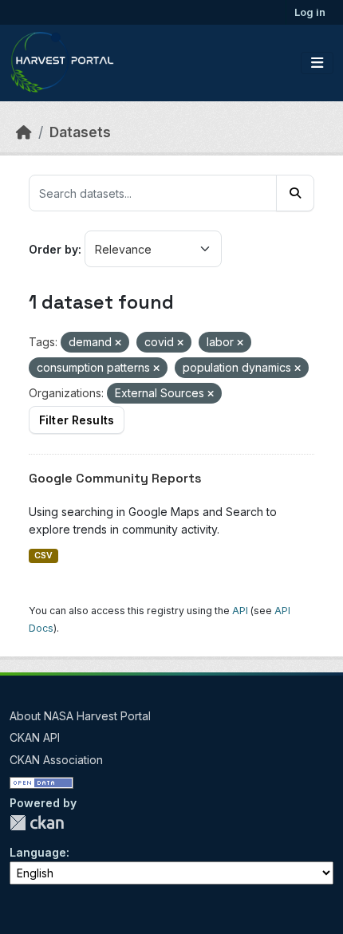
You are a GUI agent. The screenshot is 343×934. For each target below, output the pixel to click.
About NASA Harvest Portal (80, 716)
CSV (43, 555)
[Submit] (295, 193)
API (240, 611)
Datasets (80, 132)
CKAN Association (56, 760)
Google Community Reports (115, 478)
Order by (53, 249)
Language (38, 852)
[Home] (24, 132)
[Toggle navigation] (317, 63)
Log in (309, 12)
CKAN (37, 822)
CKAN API (35, 737)
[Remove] (118, 343)
